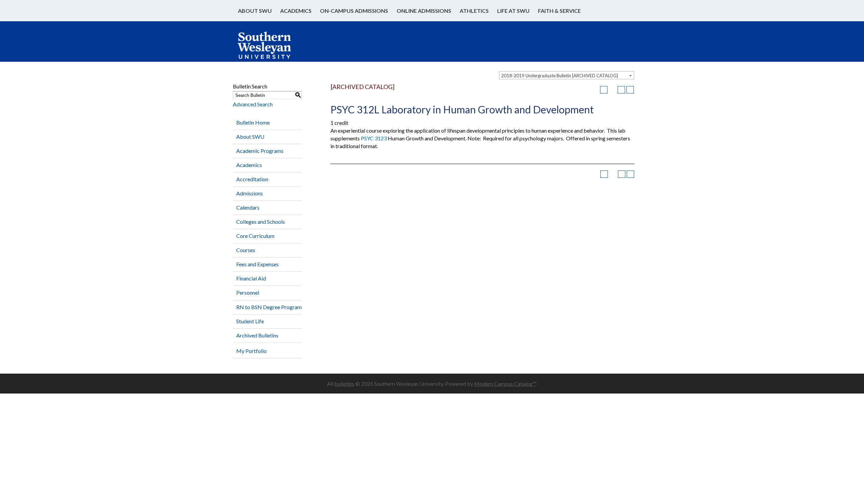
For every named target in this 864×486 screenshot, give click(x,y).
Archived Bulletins (257, 335)
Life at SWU (513, 10)
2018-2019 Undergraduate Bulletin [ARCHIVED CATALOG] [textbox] (559, 75)
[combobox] (566, 75)
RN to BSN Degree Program (269, 307)
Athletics (474, 10)
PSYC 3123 (374, 138)
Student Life (250, 321)
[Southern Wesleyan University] (271, 48)
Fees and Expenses (257, 264)
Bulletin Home (253, 122)
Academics (296, 10)
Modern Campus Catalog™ (505, 383)
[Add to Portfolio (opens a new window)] (604, 89)
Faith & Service (559, 10)
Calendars (248, 207)
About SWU (255, 10)
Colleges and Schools (260, 221)
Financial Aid (251, 278)
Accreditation (252, 179)
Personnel (247, 292)
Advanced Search (253, 104)
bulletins (344, 383)
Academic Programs (260, 150)
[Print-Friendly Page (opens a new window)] (621, 89)
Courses (245, 250)
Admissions (249, 193)
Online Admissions (424, 10)
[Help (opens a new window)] (630, 89)
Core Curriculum (255, 236)
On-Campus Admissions (354, 10)
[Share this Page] (612, 89)
